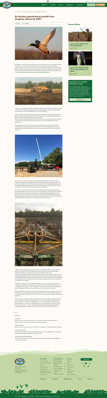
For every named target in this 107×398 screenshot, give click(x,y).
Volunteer (89, 379)
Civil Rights (37, 396)
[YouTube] (86, 363)
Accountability (43, 374)
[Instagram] (84, 366)
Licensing (69, 361)
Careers (79, 379)
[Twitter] (90, 363)
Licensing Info (87, 1)
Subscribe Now (80, 99)
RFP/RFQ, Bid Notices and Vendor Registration (45, 371)
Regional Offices (44, 367)
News (93, 1)
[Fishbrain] (88, 366)
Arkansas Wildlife (58, 361)
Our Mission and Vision (45, 363)
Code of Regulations (72, 374)
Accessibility (31, 396)
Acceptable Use (25, 396)
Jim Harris (18, 23)
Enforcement (43, 379)
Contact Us (103, 1)
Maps (68, 363)
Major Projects (70, 367)
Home (16, 11)
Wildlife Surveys (68, 379)
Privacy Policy (17, 396)
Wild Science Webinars (59, 374)
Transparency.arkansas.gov (46, 396)
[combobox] (64, 1)
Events (97, 1)
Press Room (55, 379)
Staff (41, 365)
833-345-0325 (18, 373)
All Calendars (70, 365)
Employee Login (56, 396)
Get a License (100, 4)
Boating (69, 369)
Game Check (91, 4)
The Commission (44, 361)
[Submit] (48, 1)
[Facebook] (82, 363)
